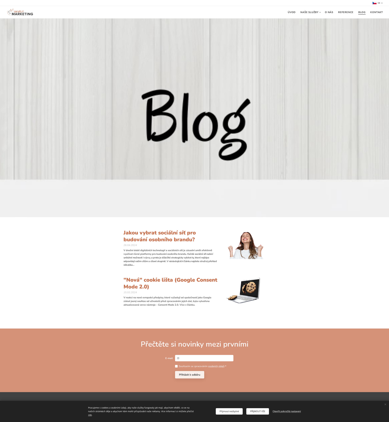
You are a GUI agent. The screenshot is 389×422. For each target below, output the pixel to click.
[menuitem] (292, 12)
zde (90, 415)
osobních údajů (216, 366)
